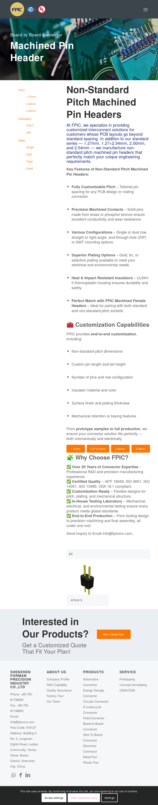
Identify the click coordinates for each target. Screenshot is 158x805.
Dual (29, 154)
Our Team (53, 701)
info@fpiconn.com (22, 722)
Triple (29, 161)
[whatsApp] (13, 774)
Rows (22, 140)
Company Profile (58, 679)
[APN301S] (87, 580)
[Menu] (145, 9)
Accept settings (54, 797)
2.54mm (31, 111)
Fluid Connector (93, 718)
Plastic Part (91, 762)
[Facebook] (20, 774)
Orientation (25, 119)
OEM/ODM (127, 690)
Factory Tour (55, 696)
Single (30, 147)
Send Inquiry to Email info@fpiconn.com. (99, 533)
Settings (110, 797)
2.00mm (31, 104)
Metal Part (90, 757)
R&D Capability (57, 684)
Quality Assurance (59, 690)
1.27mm (31, 96)
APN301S (76, 600)
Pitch (22, 90)
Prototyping (127, 679)
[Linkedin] (28, 774)
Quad (29, 168)
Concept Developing (133, 684)
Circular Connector (95, 701)
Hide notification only (84, 797)
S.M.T (30, 125)
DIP (28, 132)
